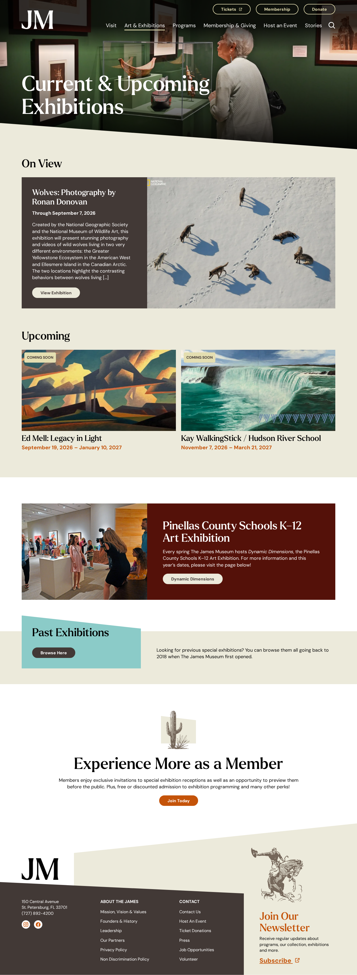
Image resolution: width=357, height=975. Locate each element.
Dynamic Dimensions (192, 578)
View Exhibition (56, 292)
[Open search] (330, 26)
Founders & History (118, 921)
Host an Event (280, 25)
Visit (111, 25)
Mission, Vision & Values (123, 911)
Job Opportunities (196, 949)
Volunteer (188, 959)
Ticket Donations (195, 930)
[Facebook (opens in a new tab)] (38, 924)
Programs (184, 25)
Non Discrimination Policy (124, 959)
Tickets (236, 10)
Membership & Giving (230, 25)
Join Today (179, 800)
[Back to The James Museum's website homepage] (37, 18)
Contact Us (190, 911)
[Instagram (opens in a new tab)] (26, 924)
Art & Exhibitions (144, 25)
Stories (313, 25)
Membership (277, 9)
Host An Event (192, 921)
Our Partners (112, 940)
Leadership (111, 930)
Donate (319, 9)
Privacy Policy (113, 949)
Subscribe (297, 960)
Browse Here (54, 652)
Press (184, 940)
